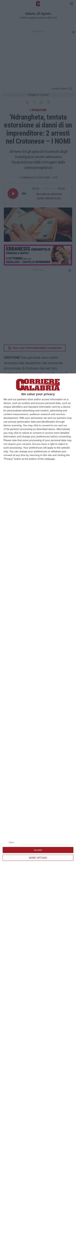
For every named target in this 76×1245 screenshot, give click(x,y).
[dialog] (38, 809)
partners (22, 399)
